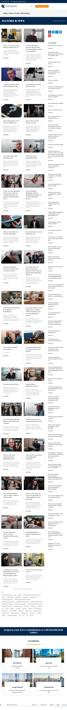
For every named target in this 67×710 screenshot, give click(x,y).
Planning (24, 608)
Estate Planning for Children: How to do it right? (54, 204)
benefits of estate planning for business (32, 594)
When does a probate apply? (55, 145)
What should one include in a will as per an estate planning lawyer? (55, 213)
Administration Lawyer (7, 594)
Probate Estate (13, 610)
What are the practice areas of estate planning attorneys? (55, 166)
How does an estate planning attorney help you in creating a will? (55, 53)
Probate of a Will (5, 613)
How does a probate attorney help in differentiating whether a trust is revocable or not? (55, 476)
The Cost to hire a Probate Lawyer (34, 571)
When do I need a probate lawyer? (55, 379)
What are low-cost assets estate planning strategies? (33, 457)
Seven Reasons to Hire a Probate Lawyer (33, 85)
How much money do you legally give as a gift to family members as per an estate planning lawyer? (34, 311)
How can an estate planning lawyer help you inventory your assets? (56, 286)
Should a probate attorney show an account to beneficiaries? (55, 136)
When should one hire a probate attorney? (54, 117)
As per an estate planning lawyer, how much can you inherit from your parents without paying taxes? (11, 195)
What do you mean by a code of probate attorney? (34, 420)
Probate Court (5, 610)
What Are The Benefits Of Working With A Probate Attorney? (55, 505)
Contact (64, 704)
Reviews (52, 704)
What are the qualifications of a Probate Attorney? (55, 87)
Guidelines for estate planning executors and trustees (54, 545)
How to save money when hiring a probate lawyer (11, 46)
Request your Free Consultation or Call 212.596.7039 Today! (33, 631)
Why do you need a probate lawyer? (55, 267)
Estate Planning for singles (20, 604)
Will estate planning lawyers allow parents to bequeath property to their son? (55, 534)
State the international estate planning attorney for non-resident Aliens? (55, 276)
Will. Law (31, 615)
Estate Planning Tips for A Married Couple (55, 185)
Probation (39, 613)
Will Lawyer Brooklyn (12, 704)
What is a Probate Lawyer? (55, 110)
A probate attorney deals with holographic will (11, 85)
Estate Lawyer (18, 597)
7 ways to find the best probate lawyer (54, 313)
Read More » (6, 58)
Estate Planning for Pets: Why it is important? (11, 122)
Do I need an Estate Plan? (55, 230)
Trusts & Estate (11, 6)
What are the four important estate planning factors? (9, 457)
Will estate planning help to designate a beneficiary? (11, 310)
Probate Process (24, 613)
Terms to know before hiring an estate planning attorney (55, 444)
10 (27, 589)
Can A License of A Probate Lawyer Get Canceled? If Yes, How (56, 238)
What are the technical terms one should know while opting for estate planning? (33, 496)
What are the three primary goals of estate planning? (56, 435)
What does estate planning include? (31, 157)
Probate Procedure (15, 613)
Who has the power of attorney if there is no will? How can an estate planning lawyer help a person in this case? (56, 154)
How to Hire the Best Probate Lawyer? (32, 122)
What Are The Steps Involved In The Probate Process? (54, 258)
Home (52, 20)
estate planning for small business (35, 604)
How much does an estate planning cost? (34, 233)
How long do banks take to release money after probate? (33, 349)
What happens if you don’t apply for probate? (55, 96)
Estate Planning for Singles (55, 103)
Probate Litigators (37, 610)
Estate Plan (25, 597)
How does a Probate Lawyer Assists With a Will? (55, 514)
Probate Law (20, 610)
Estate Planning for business (22, 601)
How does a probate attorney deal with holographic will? (53, 398)
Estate (3, 597)
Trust (23, 615)
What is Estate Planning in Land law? (55, 417)
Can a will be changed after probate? (10, 348)
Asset (15, 594)
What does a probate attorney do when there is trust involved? (11, 269)
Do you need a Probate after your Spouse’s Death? (55, 496)
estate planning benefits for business (22, 599)
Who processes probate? (11, 384)
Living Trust (18, 608)
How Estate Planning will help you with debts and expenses (11, 421)
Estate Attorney (10, 597)
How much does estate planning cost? (10, 157)
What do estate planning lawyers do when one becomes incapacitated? (55, 322)
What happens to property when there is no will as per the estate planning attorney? (56, 455)
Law (3, 608)
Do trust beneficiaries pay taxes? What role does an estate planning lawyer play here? (56, 369)
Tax (19, 615)
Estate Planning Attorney (7, 599)
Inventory (40, 606)
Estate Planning (33, 597)
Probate (30, 608)
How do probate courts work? (54, 63)
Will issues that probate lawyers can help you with (55, 295)
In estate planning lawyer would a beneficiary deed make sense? (10, 535)
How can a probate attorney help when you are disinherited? (55, 523)
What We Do (44, 704)
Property (4, 615)
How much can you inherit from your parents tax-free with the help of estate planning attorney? (34, 271)
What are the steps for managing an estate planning (54, 408)
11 (29, 589)
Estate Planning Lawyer (7, 606)
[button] (31, 6)
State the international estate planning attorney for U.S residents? (55, 466)
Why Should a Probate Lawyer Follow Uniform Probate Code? (11, 495)
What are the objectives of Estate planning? (10, 233)
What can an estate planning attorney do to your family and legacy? (55, 126)
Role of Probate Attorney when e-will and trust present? (55, 248)
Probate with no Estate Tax (55, 46)
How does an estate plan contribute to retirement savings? (55, 175)
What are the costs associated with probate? (55, 340)
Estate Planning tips (18, 606)
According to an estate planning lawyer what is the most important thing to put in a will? (11, 573)
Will (27, 615)
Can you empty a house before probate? (54, 223)
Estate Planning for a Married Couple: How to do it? (33, 534)
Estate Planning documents (8, 601)
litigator (12, 608)
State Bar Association (12, 615)
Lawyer (7, 608)
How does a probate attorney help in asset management (54, 72)
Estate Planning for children (36, 601)
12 (31, 589)
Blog (58, 704)
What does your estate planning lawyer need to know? (55, 194)
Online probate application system (32, 385)
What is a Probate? (53, 80)
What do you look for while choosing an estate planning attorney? (55, 349)
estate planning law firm (11, 6)
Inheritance (33, 606)
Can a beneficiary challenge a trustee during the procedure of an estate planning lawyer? (33, 195)
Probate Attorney (37, 608)
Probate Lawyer (28, 610)
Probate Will (32, 613)
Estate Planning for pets (7, 604)
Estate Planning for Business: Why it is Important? (53, 304)
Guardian (27, 606)
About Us (34, 704)
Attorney (20, 594)
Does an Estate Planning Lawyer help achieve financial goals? (54, 487)
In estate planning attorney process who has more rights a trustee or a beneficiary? (34, 48)
